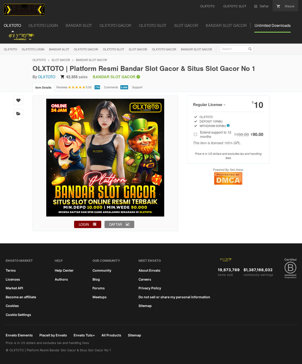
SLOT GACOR (138, 49)
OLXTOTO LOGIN (33, 49)
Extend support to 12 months (231, 134)
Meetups (99, 297)
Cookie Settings (18, 315)
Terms (11, 270)
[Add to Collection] (18, 113)
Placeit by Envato (53, 335)
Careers (144, 279)
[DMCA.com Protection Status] (228, 183)
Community (101, 270)
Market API (14, 288)
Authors (61, 279)
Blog (96, 279)
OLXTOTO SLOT (113, 49)
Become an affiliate (21, 297)
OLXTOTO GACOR (86, 49)
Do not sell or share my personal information (174, 297)
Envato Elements (19, 335)
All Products (111, 335)
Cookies (12, 306)
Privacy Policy (149, 288)
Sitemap (145, 306)
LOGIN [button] (84, 224)
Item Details (43, 87)
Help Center (64, 270)
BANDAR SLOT (59, 49)
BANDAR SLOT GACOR (196, 49)
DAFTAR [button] (115, 224)
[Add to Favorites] (18, 100)
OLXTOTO (10, 49)
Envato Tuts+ (84, 335)
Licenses (13, 279)
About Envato (149, 270)
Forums (98, 288)
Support (137, 87)
